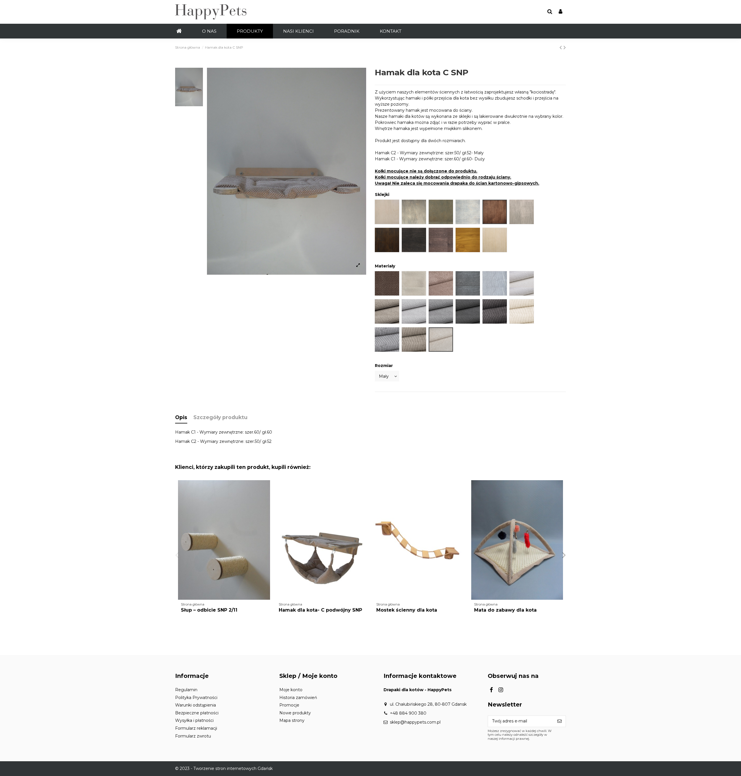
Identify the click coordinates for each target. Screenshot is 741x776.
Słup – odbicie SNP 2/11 (209, 610)
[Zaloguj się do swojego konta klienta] (560, 12)
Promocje (289, 705)
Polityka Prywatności (196, 697)
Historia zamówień (298, 697)
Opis (181, 417)
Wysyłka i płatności (194, 720)
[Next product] (565, 47)
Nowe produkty (295, 713)
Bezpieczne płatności (197, 713)
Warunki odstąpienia (195, 705)
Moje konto (290, 689)
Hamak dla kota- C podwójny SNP (320, 610)
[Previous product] (562, 47)
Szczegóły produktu (220, 417)
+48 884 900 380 (408, 713)
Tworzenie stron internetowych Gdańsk (233, 768)
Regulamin (186, 689)
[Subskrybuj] (559, 721)
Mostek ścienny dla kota (406, 610)
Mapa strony (292, 720)
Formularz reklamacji (196, 728)
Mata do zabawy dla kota (505, 610)
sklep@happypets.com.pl (415, 722)
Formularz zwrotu (193, 736)
